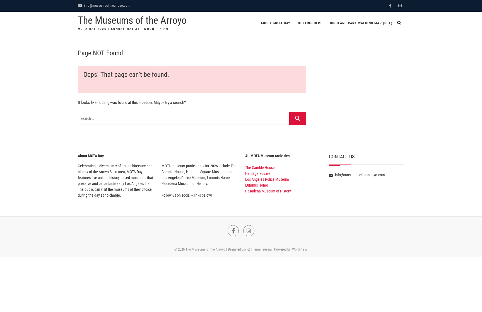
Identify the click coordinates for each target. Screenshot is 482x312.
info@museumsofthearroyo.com (106, 5)
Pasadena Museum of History (268, 191)
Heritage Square (257, 173)
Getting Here (310, 23)
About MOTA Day (276, 23)
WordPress (300, 249)
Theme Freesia (261, 249)
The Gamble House (260, 167)
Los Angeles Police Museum (267, 179)
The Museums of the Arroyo (132, 20)
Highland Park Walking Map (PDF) (361, 23)
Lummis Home (256, 185)
